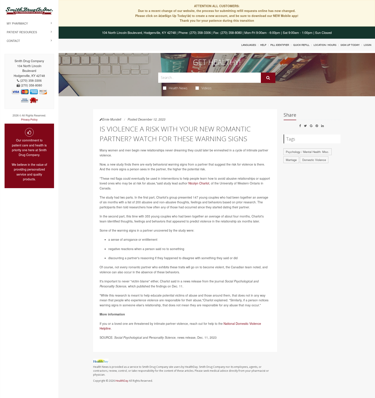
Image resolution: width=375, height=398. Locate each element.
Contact (13, 41)
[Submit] (268, 78)
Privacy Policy (29, 119)
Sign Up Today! (350, 44)
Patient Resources (22, 32)
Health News (178, 88)
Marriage (291, 160)
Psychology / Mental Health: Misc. (307, 152)
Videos (206, 88)
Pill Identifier (279, 44)
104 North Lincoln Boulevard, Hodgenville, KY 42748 (139, 32)
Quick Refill (301, 44)
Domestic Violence (314, 160)
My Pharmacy (17, 23)
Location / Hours (325, 44)
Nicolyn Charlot (198, 183)
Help (263, 44)
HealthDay (121, 381)
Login (367, 44)
